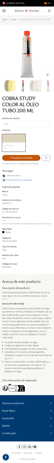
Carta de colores (13, 175)
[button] (48, 3)
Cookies (38, 453)
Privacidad (16, 453)
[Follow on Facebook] (19, 446)
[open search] (49, 11)
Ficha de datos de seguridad (18, 180)
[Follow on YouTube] (34, 446)
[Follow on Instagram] (24, 446)
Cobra (13, 19)
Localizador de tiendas (15, 3)
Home (4, 19)
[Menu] (7, 11)
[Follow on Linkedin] (29, 446)
